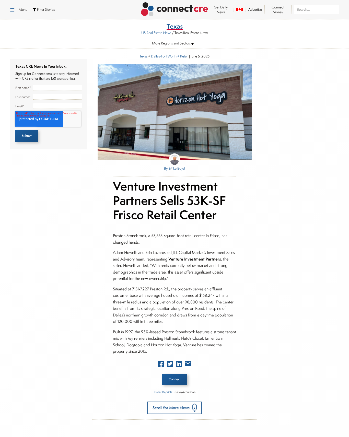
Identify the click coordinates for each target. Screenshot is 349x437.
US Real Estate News (156, 32)
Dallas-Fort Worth (164, 56)
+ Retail (182, 56)
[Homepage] (174, 8)
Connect (175, 379)
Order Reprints (163, 392)
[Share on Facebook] (161, 365)
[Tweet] (170, 365)
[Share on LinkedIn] (179, 365)
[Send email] (188, 365)
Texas (143, 56)
